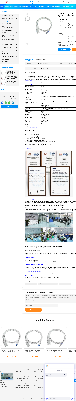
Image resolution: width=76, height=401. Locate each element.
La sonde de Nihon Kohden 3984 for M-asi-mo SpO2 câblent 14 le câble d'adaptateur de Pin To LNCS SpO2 (12, 83)
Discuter (9, 106)
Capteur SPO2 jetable (9, 18)
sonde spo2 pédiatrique (65, 283)
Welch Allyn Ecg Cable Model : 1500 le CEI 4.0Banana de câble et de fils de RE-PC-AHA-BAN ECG (41, 372)
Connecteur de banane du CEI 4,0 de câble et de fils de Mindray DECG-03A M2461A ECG (41, 386)
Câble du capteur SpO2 (9, 21)
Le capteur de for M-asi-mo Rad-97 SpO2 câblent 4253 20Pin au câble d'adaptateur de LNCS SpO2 (12, 78)
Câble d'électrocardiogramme (9, 27)
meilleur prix (64, 49)
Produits (2, 371)
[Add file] (47, 398)
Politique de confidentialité (3, 385)
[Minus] (72, 366)
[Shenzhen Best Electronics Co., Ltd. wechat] (9, 102)
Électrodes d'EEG (9, 59)
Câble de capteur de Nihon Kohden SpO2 (47, 283)
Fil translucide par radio (9, 39)
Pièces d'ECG (9, 61)
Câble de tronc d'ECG (9, 30)
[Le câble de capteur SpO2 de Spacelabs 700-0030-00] (3, 72)
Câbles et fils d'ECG (9, 23)
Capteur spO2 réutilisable (9, 15)
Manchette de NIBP (9, 53)
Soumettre (33, 310)
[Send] (72, 398)
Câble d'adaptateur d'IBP (9, 44)
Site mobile (2, 382)
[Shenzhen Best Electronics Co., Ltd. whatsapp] (6, 102)
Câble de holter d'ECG (9, 42)
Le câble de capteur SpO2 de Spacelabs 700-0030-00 (11, 72)
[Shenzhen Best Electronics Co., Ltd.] (6, 2)
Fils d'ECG (9, 32)
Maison (1, 369)
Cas (1, 380)
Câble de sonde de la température (9, 50)
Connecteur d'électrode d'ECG (9, 36)
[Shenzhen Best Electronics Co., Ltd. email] (2, 102)
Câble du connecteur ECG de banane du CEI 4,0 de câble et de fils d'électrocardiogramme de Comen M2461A (41, 379)
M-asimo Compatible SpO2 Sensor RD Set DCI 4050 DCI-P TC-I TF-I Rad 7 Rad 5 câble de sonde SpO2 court (22, 386)
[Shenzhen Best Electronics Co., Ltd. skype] (13, 102)
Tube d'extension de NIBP (9, 56)
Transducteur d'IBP (9, 47)
